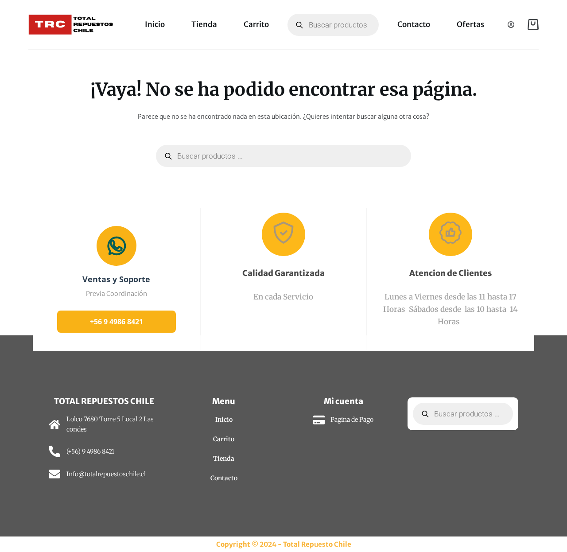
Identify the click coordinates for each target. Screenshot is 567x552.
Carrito (256, 24)
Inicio (155, 24)
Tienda (204, 24)
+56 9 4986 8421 (116, 322)
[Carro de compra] (533, 24)
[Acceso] (511, 24)
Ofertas (470, 24)
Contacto (413, 24)
